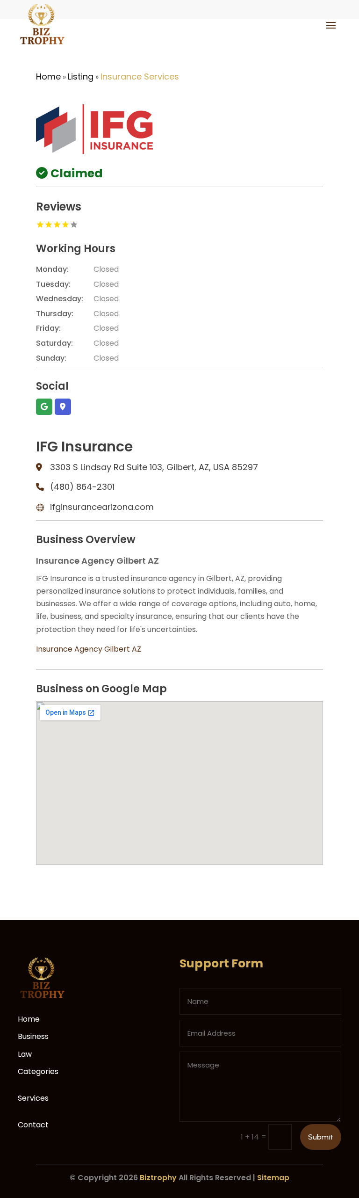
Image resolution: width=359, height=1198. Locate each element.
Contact (33, 1124)
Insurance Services (140, 76)
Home (48, 76)
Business (33, 1036)
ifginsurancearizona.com (102, 507)
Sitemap (273, 1177)
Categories (38, 1071)
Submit (320, 1137)
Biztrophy (158, 1177)
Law (25, 1054)
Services (33, 1098)
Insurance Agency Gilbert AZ (88, 649)
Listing (80, 76)
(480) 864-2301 (82, 487)
